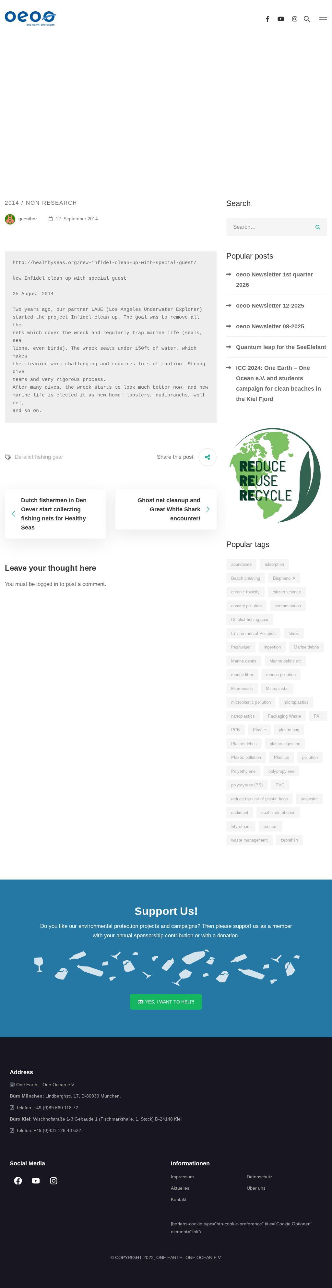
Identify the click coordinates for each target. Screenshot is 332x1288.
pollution (310, 757)
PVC (280, 785)
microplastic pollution (251, 702)
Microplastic (277, 688)
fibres (294, 633)
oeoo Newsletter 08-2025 (270, 326)
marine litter (242, 674)
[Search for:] (276, 227)
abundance (241, 564)
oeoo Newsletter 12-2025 (270, 305)
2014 (12, 203)
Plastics (281, 757)
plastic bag (289, 729)
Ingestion (272, 647)
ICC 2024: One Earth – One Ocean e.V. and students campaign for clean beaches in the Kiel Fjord (278, 383)
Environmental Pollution (253, 633)
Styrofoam (241, 826)
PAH (318, 716)
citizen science (287, 591)
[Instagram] (295, 18)
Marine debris (306, 647)
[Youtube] (280, 18)
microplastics (296, 702)
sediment (239, 812)
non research (51, 203)
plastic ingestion (285, 743)
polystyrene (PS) (247, 785)
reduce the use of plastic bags (259, 798)
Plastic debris (244, 743)
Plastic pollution (246, 757)
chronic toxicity (245, 591)
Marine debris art (285, 661)
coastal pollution (246, 605)
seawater (309, 798)
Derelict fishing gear (39, 457)
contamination (288, 605)
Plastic (259, 729)
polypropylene (281, 771)
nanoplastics (243, 716)
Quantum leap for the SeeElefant (281, 347)
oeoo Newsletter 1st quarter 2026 (274, 279)
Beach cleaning (245, 578)
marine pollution (281, 674)
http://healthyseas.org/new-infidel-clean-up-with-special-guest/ (104, 263)
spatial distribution (278, 812)
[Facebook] (268, 18)
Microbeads (242, 688)
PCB (235, 729)
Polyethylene (243, 771)
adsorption (274, 564)
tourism (271, 826)
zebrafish (289, 840)
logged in (47, 584)
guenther (27, 218)
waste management (249, 840)
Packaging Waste (284, 716)
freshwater (241, 647)
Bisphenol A (284, 578)
